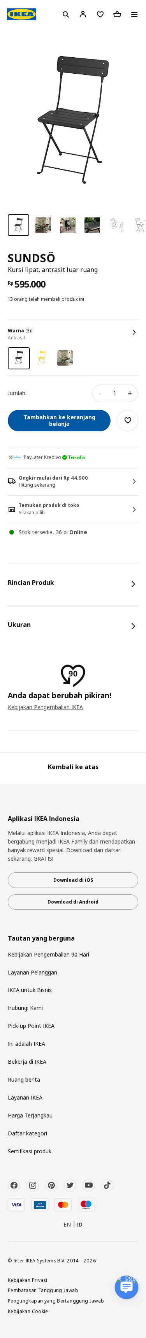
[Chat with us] (126, 1287)
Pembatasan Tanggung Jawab (43, 1290)
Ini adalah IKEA (26, 1043)
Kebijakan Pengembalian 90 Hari (48, 954)
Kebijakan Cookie (28, 1311)
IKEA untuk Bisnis (30, 990)
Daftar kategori (27, 1133)
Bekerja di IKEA (27, 1061)
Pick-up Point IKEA (31, 1025)
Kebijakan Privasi (27, 1280)
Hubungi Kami (25, 1007)
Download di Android (73, 901)
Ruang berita (24, 1079)
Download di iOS (73, 880)
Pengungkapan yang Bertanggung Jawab (56, 1300)
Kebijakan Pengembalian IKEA (45, 707)
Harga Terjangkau (30, 1115)
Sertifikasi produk (29, 1151)
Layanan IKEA (25, 1097)
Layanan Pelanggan (32, 972)
